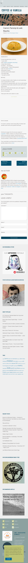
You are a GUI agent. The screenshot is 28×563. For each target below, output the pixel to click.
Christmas (20, 361)
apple (3, 358)
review (7, 372)
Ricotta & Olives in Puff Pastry (23, 163)
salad (11, 372)
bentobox (15, 358)
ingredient (5, 368)
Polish (4, 372)
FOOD (12, 6)
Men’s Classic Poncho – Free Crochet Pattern (13, 344)
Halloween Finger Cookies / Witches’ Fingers (13, 333)
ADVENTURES (16, 6)
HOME (4, 6)
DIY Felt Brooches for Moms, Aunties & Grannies (14, 323)
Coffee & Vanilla (11, 10)
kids (8, 368)
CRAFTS (8, 6)
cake (21, 358)
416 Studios (18, 183)
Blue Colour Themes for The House (10, 330)
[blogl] (7, 536)
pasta (20, 370)
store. (13, 143)
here (2, 188)
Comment (3, 205)
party (18, 370)
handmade (15, 365)
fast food (22, 363)
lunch (12, 368)
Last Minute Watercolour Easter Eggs (11, 450)
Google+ (7, 524)
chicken (4, 361)
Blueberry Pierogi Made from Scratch (11, 443)
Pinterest (16, 524)
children (10, 361)
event (19, 363)
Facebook (8, 186)
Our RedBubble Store (7, 440)
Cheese (23, 358)
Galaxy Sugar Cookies (8, 434)
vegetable (19, 374)
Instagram (18, 186)
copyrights (3, 133)
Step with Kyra (6, 423)
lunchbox (17, 368)
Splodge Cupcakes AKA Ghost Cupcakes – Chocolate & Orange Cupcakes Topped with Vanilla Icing (13, 430)
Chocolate (15, 361)
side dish (18, 372)
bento (6, 358)
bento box (10, 358)
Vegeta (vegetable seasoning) (10, 62)
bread (18, 358)
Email (2, 227)
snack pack (5, 374)
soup (9, 374)
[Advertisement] (14, 108)
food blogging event (7, 365)
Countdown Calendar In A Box (9, 425)
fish (24, 363)
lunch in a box (6, 370)
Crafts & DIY (8, 363)
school (14, 372)
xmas (22, 374)
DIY (17, 363)
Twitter (13, 186)
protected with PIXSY (22, 138)
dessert (13, 363)
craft (23, 361)
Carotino (10, 68)
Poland (22, 370)
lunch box (22, 368)
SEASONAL (22, 6)
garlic (12, 365)
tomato (15, 374)
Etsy (6, 527)
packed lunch (13, 370)
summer (12, 374)
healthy (20, 365)
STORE (26, 6)
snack (21, 372)
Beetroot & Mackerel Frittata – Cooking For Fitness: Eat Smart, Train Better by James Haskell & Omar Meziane (14, 419)
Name (3, 222)
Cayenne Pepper (4, 162)
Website (3, 232)
